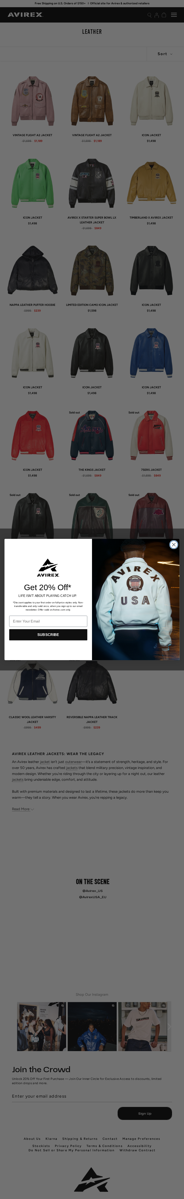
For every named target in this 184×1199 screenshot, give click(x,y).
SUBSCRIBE (48, 634)
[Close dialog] (174, 545)
